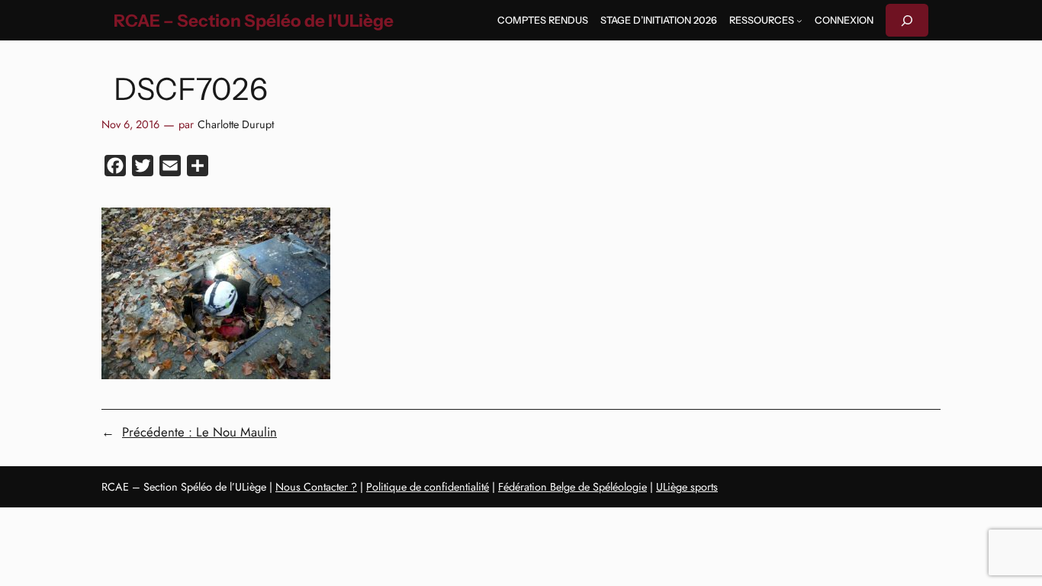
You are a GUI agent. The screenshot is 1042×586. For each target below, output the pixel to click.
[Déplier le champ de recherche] (907, 20)
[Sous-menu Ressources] (799, 21)
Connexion (844, 20)
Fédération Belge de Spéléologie (572, 486)
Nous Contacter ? (316, 486)
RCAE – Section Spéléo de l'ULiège (254, 20)
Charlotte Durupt (236, 124)
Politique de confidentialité (427, 486)
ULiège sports (687, 486)
